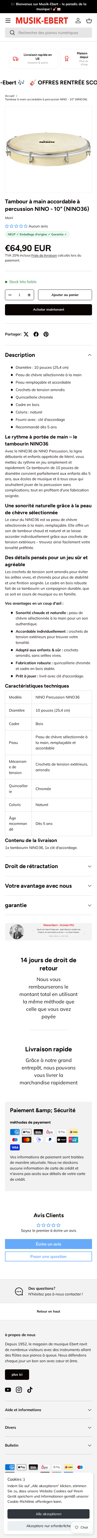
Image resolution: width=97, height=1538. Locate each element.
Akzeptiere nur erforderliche (48, 1526)
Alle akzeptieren (48, 1514)
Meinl (9, 218)
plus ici (17, 1374)
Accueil (9, 96)
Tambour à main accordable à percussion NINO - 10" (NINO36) (46, 99)
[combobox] (48, 33)
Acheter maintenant (48, 309)
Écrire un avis (48, 1244)
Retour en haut (48, 1311)
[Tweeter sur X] (26, 334)
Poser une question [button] (48, 1256)
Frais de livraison (44, 255)
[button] (89, 20)
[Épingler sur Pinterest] (46, 334)
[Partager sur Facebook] (36, 334)
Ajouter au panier (65, 295)
